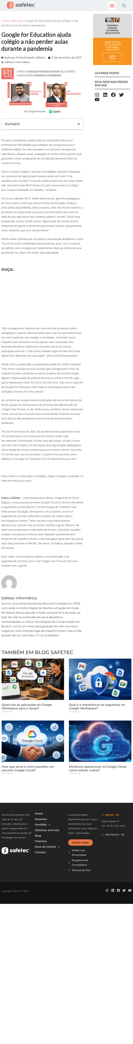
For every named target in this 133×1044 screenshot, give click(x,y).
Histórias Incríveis (47, 830)
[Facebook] (113, 94)
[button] (112, 5)
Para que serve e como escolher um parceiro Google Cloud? (28, 768)
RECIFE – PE (112, 815)
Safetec (40, 57)
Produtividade (25, 57)
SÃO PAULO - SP (114, 834)
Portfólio (41, 824)
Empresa (41, 819)
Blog (38, 835)
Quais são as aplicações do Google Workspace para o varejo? (27, 706)
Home (5, 20)
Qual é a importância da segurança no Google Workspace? (97, 706)
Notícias (17, 20)
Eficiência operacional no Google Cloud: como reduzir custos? (98, 768)
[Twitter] (121, 94)
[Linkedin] (105, 94)
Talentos (41, 841)
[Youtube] (97, 99)
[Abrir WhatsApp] (125, 1036)
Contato (40, 852)
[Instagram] (97, 94)
